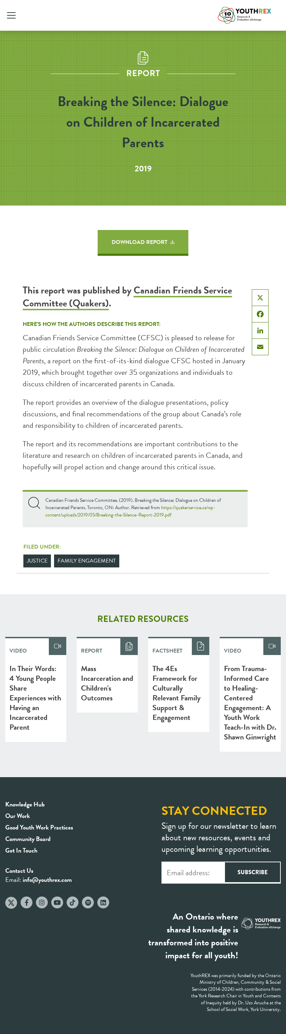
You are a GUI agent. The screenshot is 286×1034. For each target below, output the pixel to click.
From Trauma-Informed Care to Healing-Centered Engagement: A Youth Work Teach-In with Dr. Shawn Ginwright (250, 703)
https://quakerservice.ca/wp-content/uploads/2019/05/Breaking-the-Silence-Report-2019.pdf (130, 511)
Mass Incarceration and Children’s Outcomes (107, 683)
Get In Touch (21, 850)
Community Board (28, 838)
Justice (37, 561)
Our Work (17, 815)
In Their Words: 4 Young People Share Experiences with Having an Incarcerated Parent (35, 698)
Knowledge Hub (25, 804)
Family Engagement (87, 561)
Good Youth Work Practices (39, 827)
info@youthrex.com (47, 879)
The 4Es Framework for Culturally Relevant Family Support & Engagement (176, 693)
